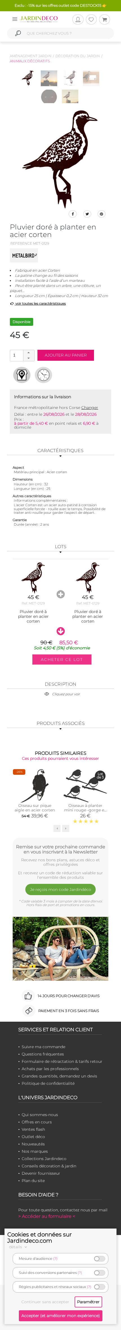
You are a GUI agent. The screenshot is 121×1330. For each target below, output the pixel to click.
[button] (28, 353)
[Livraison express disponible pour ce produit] (43, 375)
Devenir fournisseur (41, 1173)
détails (16, 1246)
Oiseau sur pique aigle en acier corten (35, 808)
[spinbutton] (22, 355)
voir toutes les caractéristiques (40, 303)
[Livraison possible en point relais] (22, 375)
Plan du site (33, 1180)
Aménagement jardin (30, 56)
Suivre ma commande (43, 1046)
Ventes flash (33, 1129)
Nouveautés (33, 1144)
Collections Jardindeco (44, 1158)
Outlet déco (33, 1136)
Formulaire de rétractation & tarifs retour (62, 1061)
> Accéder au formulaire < (46, 1216)
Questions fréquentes (43, 1054)
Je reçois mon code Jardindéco (60, 889)
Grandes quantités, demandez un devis (59, 1076)
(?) (55, 1258)
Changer (89, 407)
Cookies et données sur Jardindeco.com (39, 1237)
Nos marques (35, 1151)
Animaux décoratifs (30, 61)
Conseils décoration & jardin (49, 1166)
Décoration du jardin (77, 56)
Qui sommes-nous (40, 1114)
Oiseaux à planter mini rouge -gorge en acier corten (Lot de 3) (85, 810)
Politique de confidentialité (48, 1083)
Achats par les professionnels (50, 1068)
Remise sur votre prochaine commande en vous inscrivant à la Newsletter (60, 849)
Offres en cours (37, 1122)
